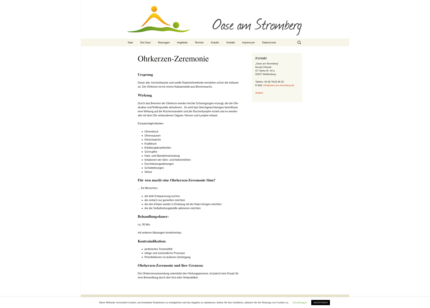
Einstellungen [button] (300, 302)
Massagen (164, 42)
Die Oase (145, 42)
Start (130, 42)
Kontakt (230, 42)
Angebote (182, 42)
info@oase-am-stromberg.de (278, 85)
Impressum (248, 42)
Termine (199, 42)
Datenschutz (269, 42)
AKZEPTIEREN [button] (320, 302)
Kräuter (215, 42)
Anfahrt (259, 92)
